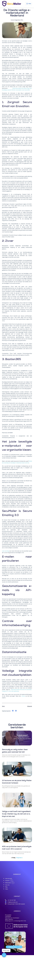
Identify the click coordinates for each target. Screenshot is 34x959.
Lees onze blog (5, 551)
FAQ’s (6, 889)
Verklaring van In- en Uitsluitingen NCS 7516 (15, 921)
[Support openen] (4, 955)
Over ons (7, 885)
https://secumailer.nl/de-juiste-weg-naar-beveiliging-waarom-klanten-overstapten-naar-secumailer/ (17, 89)
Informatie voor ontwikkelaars (12, 918)
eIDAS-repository (9, 919)
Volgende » (19, 857)
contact (24, 696)
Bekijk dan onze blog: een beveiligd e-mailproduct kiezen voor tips (17, 462)
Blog (6, 887)
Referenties (8, 883)
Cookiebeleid (8, 916)
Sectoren (7, 880)
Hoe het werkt (8, 878)
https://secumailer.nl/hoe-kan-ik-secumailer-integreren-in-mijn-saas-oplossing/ (17, 690)
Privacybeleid (8, 915)
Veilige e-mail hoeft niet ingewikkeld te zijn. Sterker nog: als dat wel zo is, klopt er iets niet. (16, 814)
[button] (13, 711)
